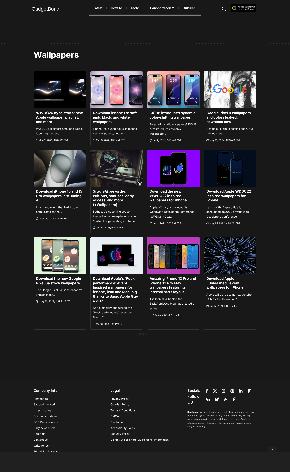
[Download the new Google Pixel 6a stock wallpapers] (60, 255)
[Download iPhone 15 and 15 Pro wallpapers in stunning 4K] (60, 168)
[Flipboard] (250, 391)
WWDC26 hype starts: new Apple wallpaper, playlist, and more (59, 117)
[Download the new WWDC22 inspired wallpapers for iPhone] (173, 168)
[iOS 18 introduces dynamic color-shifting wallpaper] (173, 89)
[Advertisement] (145, 29)
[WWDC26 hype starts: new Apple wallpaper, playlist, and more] (60, 89)
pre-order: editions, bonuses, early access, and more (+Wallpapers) (113, 198)
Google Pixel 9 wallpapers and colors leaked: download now (228, 117)
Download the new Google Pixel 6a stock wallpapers (58, 280)
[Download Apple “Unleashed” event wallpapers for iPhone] (230, 255)
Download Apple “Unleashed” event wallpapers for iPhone (225, 282)
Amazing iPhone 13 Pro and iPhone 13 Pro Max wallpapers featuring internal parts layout (173, 285)
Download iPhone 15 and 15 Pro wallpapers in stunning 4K (59, 195)
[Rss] (226, 399)
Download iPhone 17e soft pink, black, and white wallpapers (115, 117)
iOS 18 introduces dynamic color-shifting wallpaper (173, 115)
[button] (217, 9)
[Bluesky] (216, 399)
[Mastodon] (234, 399)
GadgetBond (45, 9)
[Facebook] (207, 391)
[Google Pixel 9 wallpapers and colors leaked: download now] (230, 89)
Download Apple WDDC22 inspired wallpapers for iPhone (228, 195)
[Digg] (207, 399)
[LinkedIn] (241, 391)
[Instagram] (223, 391)
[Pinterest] (232, 391)
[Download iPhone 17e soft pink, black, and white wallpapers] (116, 89)
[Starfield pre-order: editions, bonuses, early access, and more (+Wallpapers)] (116, 168)
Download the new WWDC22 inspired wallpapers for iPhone (168, 195)
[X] (215, 391)
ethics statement (196, 423)
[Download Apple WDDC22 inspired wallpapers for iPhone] (230, 168)
